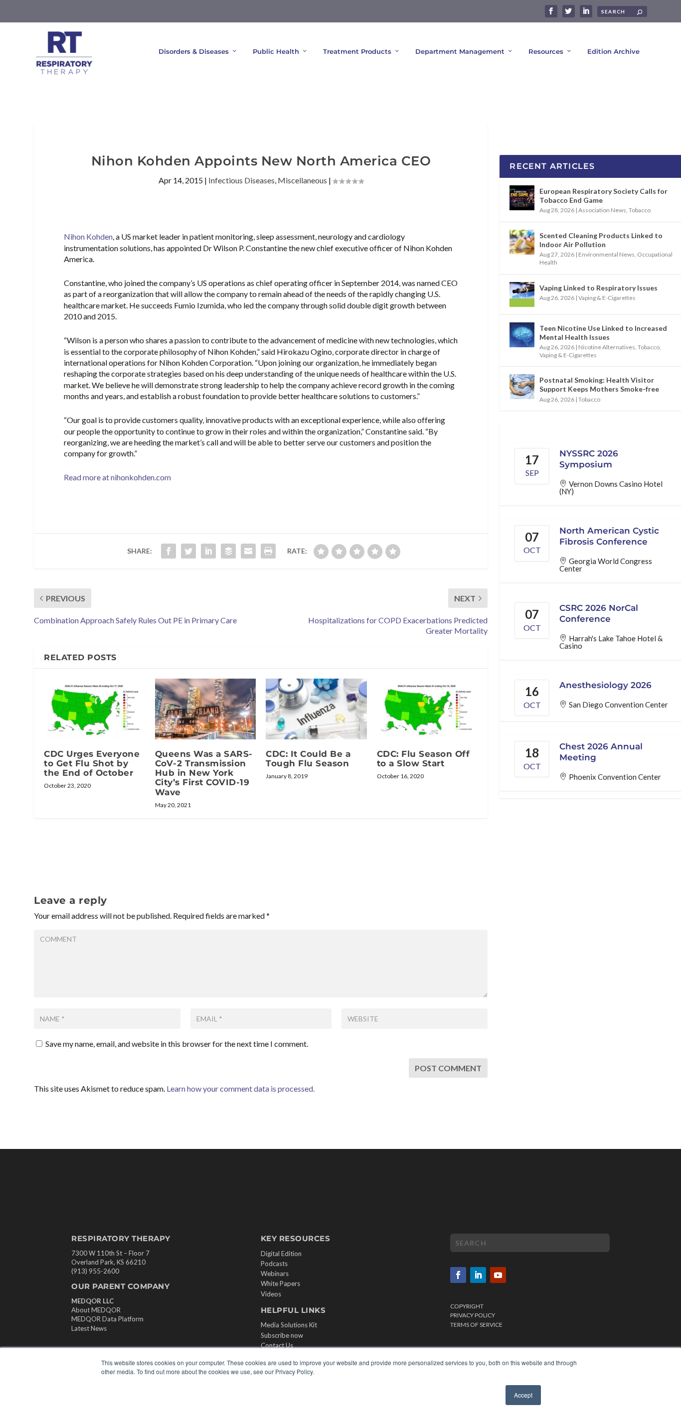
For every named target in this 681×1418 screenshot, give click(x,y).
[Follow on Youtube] (498, 1275)
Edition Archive (613, 51)
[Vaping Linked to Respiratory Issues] (522, 294)
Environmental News (606, 254)
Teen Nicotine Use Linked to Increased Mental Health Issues (603, 332)
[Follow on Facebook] (458, 1275)
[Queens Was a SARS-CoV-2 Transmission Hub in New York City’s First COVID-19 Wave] (205, 709)
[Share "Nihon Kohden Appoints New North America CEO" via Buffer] (228, 551)
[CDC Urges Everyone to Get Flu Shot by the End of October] (94, 709)
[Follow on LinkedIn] (478, 1275)
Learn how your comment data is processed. (241, 1088)
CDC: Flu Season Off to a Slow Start (423, 758)
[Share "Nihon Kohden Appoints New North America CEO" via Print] (268, 551)
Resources (545, 51)
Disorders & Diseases (194, 51)
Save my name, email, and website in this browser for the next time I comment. (176, 1043)
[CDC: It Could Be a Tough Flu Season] (316, 709)
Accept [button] (523, 1395)
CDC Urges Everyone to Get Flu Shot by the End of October (92, 763)
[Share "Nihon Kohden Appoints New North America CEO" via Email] (248, 551)
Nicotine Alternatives (606, 347)
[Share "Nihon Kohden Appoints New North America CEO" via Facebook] (168, 551)
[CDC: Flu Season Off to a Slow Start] (427, 709)
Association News (602, 210)
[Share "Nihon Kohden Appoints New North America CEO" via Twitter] (188, 551)
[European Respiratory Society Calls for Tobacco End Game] (522, 197)
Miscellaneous (302, 180)
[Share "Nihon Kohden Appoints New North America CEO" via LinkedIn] (208, 551)
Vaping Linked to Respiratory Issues (598, 288)
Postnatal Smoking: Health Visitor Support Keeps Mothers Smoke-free (599, 384)
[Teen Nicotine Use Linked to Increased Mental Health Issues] (522, 334)
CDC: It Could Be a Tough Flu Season (308, 758)
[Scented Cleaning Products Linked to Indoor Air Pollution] (522, 242)
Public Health (276, 51)
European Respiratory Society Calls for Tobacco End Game (603, 195)
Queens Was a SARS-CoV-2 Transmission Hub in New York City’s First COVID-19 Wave (204, 773)
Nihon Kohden (88, 236)
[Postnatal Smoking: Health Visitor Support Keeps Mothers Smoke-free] (522, 386)
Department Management (460, 51)
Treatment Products (357, 51)
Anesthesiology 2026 (605, 685)
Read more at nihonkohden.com (117, 477)
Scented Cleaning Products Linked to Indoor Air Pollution (601, 240)
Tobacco (640, 210)
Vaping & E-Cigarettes (607, 297)
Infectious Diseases (241, 180)
